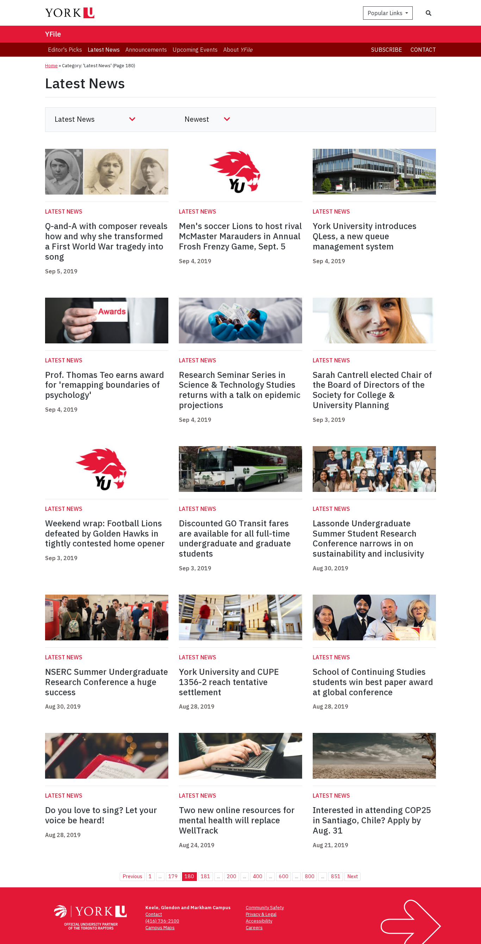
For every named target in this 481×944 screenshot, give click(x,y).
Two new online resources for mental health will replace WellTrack (237, 820)
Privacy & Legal (261, 914)
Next (352, 876)
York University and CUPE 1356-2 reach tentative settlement (229, 682)
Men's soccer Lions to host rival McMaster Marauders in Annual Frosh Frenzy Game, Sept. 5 (240, 236)
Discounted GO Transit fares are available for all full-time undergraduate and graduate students (235, 538)
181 (205, 876)
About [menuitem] (237, 49)
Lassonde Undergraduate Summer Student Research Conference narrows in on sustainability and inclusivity (368, 538)
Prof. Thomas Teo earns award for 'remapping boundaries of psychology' (104, 385)
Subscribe (386, 49)
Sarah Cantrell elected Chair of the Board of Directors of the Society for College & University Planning (372, 390)
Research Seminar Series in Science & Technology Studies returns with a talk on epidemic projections (239, 390)
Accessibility (259, 921)
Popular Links (386, 13)
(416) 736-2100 (162, 921)
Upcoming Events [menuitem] (195, 49)
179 (173, 876)
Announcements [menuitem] (146, 49)
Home (51, 66)
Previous (132, 876)
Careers (254, 928)
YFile (53, 34)
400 (257, 876)
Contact (423, 49)
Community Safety (265, 908)
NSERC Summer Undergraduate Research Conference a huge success (106, 682)
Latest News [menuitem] (104, 49)
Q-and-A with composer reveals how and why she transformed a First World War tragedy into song (106, 241)
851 (336, 876)
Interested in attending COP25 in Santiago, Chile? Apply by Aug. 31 (372, 820)
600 (283, 876)
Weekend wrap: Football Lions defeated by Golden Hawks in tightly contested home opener (105, 533)
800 (309, 876)
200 (231, 876)
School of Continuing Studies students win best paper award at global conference (373, 682)
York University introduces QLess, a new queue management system (365, 236)
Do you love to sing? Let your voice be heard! (101, 815)
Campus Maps (160, 928)
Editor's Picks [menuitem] (65, 49)
